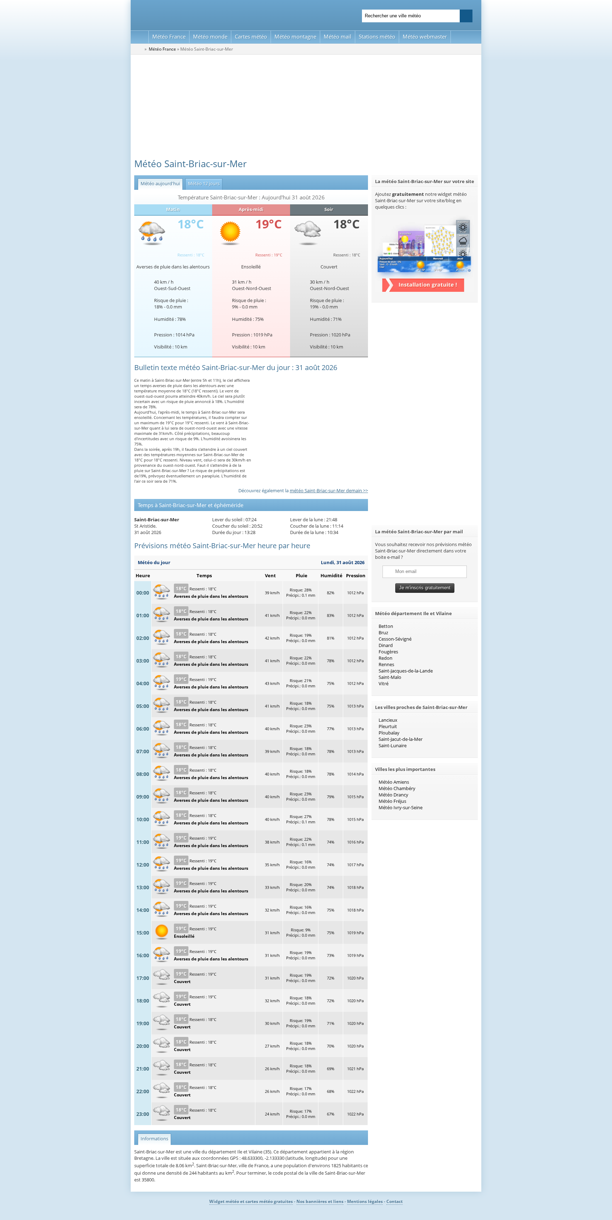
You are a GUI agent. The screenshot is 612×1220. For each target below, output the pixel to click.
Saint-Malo (390, 677)
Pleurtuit (388, 726)
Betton (386, 626)
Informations (153, 1138)
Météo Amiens (394, 782)
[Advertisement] (306, 107)
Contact (394, 1201)
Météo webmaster (425, 36)
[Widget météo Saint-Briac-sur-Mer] (424, 290)
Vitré (384, 683)
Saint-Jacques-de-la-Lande (406, 671)
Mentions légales (365, 1201)
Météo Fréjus (392, 801)
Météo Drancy (393, 794)
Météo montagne (295, 36)
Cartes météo (251, 36)
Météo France (169, 36)
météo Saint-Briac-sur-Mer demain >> (329, 490)
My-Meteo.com (218, 14)
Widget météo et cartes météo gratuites (251, 1201)
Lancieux (388, 720)
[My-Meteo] (140, 37)
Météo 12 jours (202, 183)
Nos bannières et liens (320, 1201)
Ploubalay (389, 733)
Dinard (386, 645)
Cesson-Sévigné (395, 639)
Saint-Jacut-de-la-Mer (401, 739)
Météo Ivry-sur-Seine (401, 807)
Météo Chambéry (397, 788)
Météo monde (210, 36)
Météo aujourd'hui (159, 183)
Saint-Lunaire (393, 745)
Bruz (383, 632)
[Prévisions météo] (138, 49)
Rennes (386, 664)
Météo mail (337, 36)
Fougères (388, 651)
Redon (385, 658)
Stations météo (377, 36)
